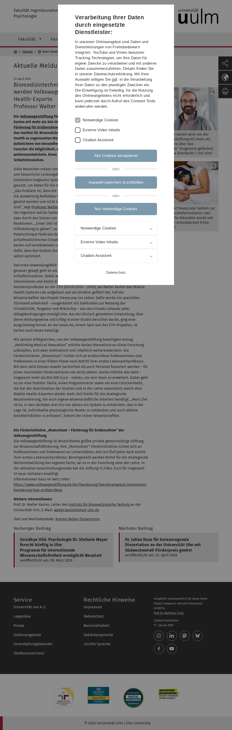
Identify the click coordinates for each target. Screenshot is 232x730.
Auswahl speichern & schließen (116, 182)
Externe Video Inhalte (101, 130)
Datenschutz (116, 272)
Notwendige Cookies (100, 120)
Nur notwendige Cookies (116, 209)
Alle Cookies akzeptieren (116, 155)
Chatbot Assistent (98, 140)
